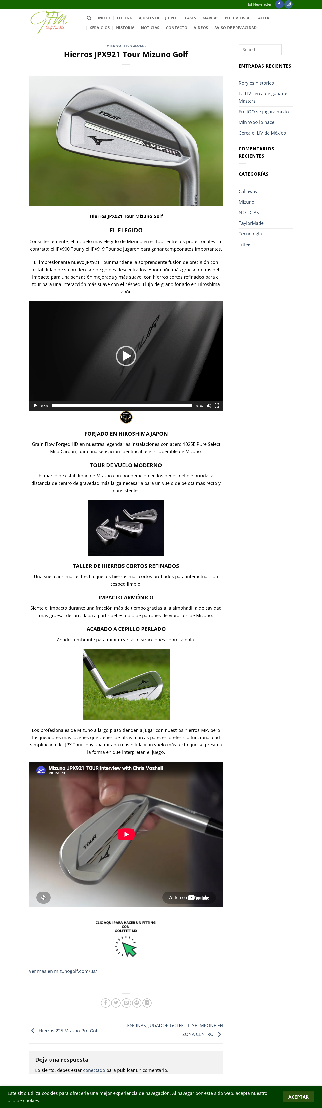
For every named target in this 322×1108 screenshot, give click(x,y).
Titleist (246, 244)
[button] (260, 4)
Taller (263, 17)
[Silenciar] (209, 405)
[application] (126, 356)
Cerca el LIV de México (262, 133)
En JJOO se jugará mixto (264, 112)
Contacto (176, 27)
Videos (201, 27)
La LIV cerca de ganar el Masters (264, 97)
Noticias (150, 27)
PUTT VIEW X (237, 17)
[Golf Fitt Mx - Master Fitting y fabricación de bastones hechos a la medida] (54, 23)
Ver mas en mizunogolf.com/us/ (63, 971)
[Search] (89, 18)
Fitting (124, 17)
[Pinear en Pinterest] (137, 1003)
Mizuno (113, 45)
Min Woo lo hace (256, 122)
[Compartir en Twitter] (116, 1003)
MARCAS (211, 17)
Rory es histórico (256, 83)
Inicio (104, 17)
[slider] (122, 405)
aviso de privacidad (235, 27)
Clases (189, 17)
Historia (125, 27)
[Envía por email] (126, 1003)
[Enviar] (287, 49)
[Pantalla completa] (217, 405)
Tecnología (134, 45)
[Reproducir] (36, 405)
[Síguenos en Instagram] (288, 4)
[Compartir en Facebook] (105, 1003)
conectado (94, 1070)
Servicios (100, 27)
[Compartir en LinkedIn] (147, 1003)
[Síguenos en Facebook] (279, 4)
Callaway (248, 191)
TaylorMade (251, 223)
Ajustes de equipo (157, 17)
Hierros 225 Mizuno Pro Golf (68, 1031)
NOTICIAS (249, 212)
